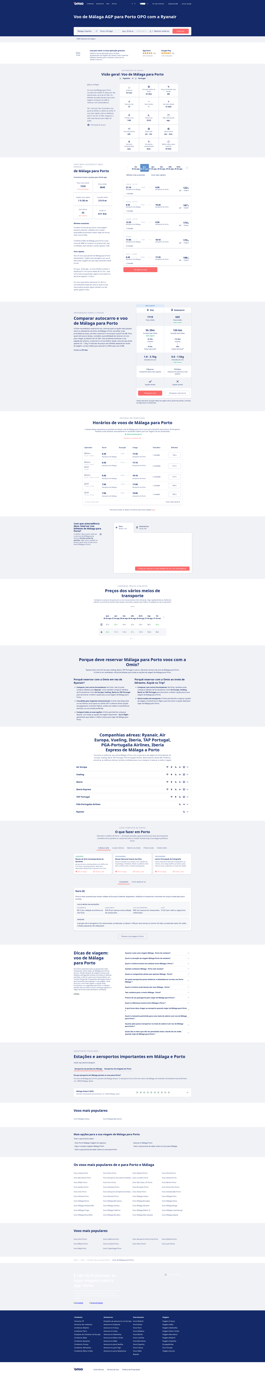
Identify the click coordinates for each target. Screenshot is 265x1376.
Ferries (114, 4)
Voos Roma (137, 1324)
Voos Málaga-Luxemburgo (172, 1210)
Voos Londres (138, 1338)
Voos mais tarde (172, 502)
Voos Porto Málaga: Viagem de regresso (90, 1143)
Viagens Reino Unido (170, 1331)
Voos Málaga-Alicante (140, 1205)
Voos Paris (137, 1328)
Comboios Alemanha (82, 1348)
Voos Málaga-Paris (169, 1196)
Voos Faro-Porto (109, 1182)
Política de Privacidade (131, 1369)
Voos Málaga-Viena (169, 1201)
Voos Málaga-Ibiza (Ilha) (83, 1215)
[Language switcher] (144, 3)
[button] (128, 31)
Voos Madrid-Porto (140, 1173)
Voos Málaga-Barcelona (112, 1119)
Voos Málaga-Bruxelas (141, 1201)
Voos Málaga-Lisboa (81, 1119)
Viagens (165, 1317)
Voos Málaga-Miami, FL (141, 1210)
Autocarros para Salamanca (115, 1351)
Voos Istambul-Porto (111, 1187)
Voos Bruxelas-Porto (140, 1187)
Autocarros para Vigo (112, 1348)
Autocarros (100, 4)
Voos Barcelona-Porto (82, 1178)
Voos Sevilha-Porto (81, 1187)
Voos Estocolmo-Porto (170, 1187)
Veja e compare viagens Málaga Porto (89, 1146)
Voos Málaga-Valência (111, 1210)
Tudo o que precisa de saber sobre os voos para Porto (96, 1149)
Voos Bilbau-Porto (81, 1244)
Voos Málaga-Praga (81, 1210)
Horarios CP (79, 1321)
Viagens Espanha (169, 1341)
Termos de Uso (113, 1369)
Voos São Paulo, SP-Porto (142, 1182)
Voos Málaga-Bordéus (111, 1215)
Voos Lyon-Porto (168, 1244)
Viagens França (168, 1321)
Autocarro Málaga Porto (142, 1143)
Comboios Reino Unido (83, 1351)
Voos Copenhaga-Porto (112, 1248)
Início (76, 1260)
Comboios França (81, 1344)
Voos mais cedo (92, 502)
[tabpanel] (153, 553)
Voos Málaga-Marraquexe (142, 1215)
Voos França (138, 1348)
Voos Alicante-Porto (111, 1196)
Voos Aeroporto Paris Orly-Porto (145, 1239)
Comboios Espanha (82, 1341)
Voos (107, 4)
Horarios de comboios (83, 1324)
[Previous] (101, 617)
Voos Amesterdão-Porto (171, 1192)
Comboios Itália (80, 1338)
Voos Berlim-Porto (169, 1182)
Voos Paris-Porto (109, 1173)
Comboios (90, 4)
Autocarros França (111, 1328)
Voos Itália (137, 1351)
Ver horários (83, 216)
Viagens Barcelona (169, 1334)
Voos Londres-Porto (140, 1178)
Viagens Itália (167, 1324)
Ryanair (136, 1354)
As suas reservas (158, 4)
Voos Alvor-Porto (139, 1244)
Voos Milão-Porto (80, 1182)
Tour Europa (167, 1348)
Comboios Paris (80, 1331)
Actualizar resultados (131, 438)
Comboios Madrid (81, 1328)
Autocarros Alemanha (112, 1334)
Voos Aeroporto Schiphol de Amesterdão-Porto (121, 1192)
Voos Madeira (138, 1331)
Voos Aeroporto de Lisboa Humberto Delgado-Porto (123, 1178)
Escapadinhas (168, 1344)
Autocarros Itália (110, 1341)
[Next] (187, 167)
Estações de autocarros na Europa (118, 1321)
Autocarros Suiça (110, 1331)
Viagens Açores (168, 1351)
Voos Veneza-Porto (81, 1196)
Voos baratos (138, 1317)
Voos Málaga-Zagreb (170, 1215)
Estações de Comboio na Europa (87, 1334)
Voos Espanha (139, 1344)
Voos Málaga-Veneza (111, 1205)
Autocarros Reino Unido (113, 1338)
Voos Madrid (138, 1321)
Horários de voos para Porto (98, 1260)
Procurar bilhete (83, 189)
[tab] (135, 174)
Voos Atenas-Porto (169, 1178)
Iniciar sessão (186, 4)
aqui (153, 510)
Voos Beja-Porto (80, 1248)
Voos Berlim (138, 1334)
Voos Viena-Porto (139, 1192)
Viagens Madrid (168, 1338)
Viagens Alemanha (169, 1328)
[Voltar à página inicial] (80, 3)
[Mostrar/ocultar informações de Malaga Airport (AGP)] (187, 1092)
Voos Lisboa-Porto (81, 1173)
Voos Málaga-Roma (81, 1201)
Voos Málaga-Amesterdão (84, 1205)
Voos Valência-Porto (111, 1239)
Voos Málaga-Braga (169, 1205)
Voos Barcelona (139, 1341)
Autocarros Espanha (112, 1324)
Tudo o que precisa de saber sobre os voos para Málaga (155, 1146)
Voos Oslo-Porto (80, 1192)
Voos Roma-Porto (169, 1173)
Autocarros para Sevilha (113, 1344)
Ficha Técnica (99, 1369)
